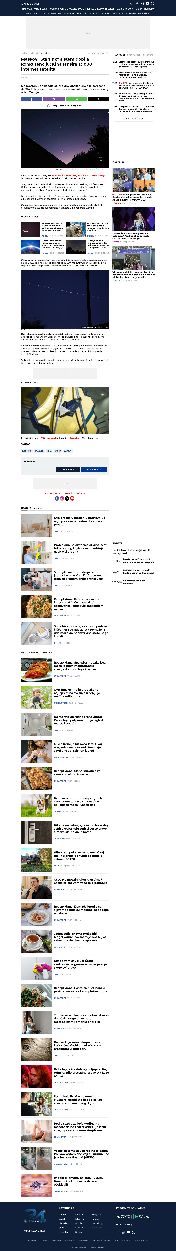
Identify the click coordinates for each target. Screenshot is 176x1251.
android (51, 438)
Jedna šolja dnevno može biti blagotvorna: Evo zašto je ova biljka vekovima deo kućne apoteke (80, 937)
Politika (53, 9)
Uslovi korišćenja (122, 1240)
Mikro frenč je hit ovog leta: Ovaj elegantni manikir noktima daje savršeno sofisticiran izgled (78, 747)
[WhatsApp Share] (76, 99)
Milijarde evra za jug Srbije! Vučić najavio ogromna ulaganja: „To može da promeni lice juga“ (135, 75)
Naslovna (25, 53)
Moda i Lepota (33, 13)
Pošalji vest (84, 1240)
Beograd (96, 1214)
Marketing (70, 1240)
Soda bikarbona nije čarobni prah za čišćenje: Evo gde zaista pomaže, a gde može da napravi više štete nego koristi (81, 631)
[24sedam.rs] (30, 4)
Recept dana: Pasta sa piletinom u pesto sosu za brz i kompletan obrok (80, 990)
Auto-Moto (93, 13)
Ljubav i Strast (55, 13)
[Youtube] (72, 498)
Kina (49, 451)
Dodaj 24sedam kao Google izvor (67, 105)
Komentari (148, 55)
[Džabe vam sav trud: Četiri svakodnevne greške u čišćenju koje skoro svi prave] (36, 968)
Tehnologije (130, 13)
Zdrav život (105, 13)
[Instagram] (142, 4)
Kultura (129, 9)
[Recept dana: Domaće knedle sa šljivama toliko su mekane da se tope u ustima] (36, 914)
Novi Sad (97, 1228)
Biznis (120, 9)
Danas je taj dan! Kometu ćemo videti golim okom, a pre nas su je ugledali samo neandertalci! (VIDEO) (98, 244)
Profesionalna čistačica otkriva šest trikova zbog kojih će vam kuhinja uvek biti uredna (80, 548)
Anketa (117, 543)
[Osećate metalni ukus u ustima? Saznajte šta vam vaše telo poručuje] (36, 887)
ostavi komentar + (94, 469)
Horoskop (149, 9)
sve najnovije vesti (134, 119)
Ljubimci (81, 13)
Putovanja (118, 13)
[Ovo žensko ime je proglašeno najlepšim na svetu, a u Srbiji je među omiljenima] (36, 697)
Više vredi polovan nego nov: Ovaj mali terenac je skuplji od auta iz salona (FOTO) (79, 856)
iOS (42, 438)
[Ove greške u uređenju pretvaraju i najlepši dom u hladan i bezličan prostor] (36, 525)
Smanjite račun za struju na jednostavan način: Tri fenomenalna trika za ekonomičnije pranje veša (80, 576)
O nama (32, 1240)
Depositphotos (141, 1240)
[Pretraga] (131, 3)
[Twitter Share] (98, 99)
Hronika (89, 9)
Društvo (99, 9)
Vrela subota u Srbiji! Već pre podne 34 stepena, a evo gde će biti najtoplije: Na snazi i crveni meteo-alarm (136, 97)
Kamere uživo (40, 9)
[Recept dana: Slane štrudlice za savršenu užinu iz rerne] (36, 778)
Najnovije (27, 9)
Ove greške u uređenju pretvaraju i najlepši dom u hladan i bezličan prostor (79, 521)
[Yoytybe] (147, 4)
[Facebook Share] (31, 99)
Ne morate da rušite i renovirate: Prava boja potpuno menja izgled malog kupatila (78, 720)
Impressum (56, 1240)
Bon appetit (69, 13)
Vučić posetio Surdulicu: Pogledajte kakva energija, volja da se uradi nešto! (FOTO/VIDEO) (136, 85)
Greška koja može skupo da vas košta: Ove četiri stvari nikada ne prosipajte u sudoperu (78, 1046)
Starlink (39, 451)
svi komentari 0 (68, 469)
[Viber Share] (54, 99)
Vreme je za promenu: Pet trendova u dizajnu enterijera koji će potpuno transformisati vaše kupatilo (136, 64)
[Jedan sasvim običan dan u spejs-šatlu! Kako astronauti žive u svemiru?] (76, 229)
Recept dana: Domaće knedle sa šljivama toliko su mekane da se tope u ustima (81, 910)
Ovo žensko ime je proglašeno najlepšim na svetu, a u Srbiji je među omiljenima (77, 693)
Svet (80, 9)
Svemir (58, 451)
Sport (61, 9)
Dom (43, 13)
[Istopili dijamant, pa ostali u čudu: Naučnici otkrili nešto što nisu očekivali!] (36, 1185)
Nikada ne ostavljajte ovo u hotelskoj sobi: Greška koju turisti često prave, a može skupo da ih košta (81, 829)
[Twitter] (152, 4)
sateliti (68, 451)
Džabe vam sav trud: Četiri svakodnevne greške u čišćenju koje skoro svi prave (80, 964)
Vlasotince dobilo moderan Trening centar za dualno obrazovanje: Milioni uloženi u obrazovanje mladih (133, 275)
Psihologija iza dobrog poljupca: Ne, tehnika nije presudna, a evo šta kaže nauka (81, 1073)
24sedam (75, 438)
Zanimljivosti (144, 13)
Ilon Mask (27, 451)
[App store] (124, 1216)
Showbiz (71, 9)
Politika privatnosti (102, 1240)
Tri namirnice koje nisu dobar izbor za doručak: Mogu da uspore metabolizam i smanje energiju (81, 1019)
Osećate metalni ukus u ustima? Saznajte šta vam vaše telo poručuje (80, 881)
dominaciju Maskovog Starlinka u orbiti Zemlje (78, 175)
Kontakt (43, 1240)
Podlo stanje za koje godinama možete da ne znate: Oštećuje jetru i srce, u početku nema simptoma (81, 1127)
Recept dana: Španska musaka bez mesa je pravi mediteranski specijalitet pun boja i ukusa (80, 666)
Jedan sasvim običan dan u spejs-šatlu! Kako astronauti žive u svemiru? (98, 227)
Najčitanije (133, 55)
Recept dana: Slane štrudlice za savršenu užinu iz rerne (77, 773)
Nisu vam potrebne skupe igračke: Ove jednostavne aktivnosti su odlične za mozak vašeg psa (79, 802)
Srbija (139, 9)
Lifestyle (110, 9)
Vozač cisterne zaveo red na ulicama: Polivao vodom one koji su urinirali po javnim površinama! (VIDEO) (81, 1154)
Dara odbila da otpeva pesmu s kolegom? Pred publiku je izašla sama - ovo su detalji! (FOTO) (130, 236)
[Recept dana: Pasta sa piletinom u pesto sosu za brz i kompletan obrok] (36, 995)
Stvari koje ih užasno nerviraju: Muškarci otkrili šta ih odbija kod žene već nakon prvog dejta (78, 1100)
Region (96, 1219)
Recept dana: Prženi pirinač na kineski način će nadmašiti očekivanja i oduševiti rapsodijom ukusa (79, 604)
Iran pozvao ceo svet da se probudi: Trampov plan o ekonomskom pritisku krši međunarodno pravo (136, 109)
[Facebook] (137, 4)
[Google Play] (142, 1216)
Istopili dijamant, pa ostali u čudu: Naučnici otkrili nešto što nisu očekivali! (79, 1181)
